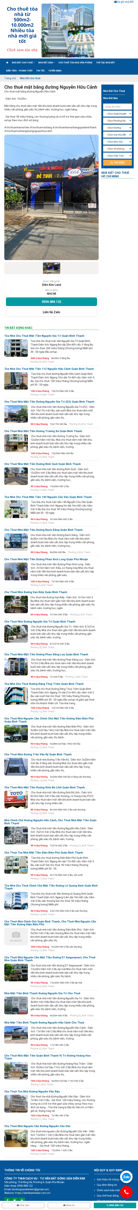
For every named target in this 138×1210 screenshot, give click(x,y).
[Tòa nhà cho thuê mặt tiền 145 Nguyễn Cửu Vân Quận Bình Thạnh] (16, 509)
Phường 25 (36, 362)
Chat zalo (24, 1205)
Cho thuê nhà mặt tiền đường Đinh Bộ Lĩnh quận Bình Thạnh (44, 787)
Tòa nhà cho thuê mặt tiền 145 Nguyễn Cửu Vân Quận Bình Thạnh (48, 497)
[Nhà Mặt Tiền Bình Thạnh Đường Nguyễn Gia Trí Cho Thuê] (16, 1005)
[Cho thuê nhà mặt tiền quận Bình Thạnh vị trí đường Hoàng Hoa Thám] (16, 1071)
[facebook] (7, 1200)
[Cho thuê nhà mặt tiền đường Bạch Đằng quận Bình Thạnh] (16, 542)
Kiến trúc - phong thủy (19, 70)
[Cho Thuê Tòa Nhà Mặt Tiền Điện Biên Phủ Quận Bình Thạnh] (16, 865)
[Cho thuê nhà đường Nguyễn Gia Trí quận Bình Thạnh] (16, 633)
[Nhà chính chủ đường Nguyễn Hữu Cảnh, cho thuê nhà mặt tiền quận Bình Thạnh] (16, 835)
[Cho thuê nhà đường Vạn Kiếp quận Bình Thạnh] (16, 604)
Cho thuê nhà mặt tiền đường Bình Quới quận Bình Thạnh (42, 464)
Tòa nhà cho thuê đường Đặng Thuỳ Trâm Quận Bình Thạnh (44, 684)
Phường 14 (36, 780)
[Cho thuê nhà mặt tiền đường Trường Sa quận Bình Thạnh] (16, 443)
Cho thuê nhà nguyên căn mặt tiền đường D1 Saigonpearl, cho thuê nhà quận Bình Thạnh (49, 959)
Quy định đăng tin (107, 1184)
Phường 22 (75, 845)
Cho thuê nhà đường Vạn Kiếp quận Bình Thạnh (35, 592)
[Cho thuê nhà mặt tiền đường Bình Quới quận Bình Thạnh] (16, 476)
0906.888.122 (51, 302)
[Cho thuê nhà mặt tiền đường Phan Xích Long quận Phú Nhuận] (16, 571)
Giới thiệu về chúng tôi (109, 1179)
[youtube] (22, 1200)
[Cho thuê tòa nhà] (49, 30)
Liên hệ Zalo (51, 312)
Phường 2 (73, 552)
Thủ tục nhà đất (105, 62)
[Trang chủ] (7, 63)
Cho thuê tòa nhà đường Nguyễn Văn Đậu (32, 1091)
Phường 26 (36, 813)
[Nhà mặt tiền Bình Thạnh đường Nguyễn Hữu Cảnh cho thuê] (16, 1035)
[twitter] (15, 1200)
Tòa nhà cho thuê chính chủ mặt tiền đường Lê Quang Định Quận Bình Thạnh (51, 887)
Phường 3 (35, 585)
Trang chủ (10, 78)
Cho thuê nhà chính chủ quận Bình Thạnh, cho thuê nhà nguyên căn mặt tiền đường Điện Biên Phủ (50, 923)
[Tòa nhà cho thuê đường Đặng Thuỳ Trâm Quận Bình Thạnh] (16, 696)
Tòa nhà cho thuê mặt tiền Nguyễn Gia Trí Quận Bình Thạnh (44, 335)
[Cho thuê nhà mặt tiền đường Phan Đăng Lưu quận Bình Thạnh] (16, 666)
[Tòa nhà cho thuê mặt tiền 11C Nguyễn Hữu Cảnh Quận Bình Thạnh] (16, 381)
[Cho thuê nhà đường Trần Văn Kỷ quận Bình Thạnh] (16, 766)
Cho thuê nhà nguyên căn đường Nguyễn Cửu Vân (37, 1126)
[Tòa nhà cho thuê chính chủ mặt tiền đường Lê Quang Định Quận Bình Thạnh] (16, 901)
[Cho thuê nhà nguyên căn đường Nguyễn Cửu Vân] (16, 1138)
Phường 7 (70, 677)
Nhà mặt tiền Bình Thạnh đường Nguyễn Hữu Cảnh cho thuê (44, 1022)
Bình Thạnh (48, 362)
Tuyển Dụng (54, 70)
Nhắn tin (70, 1205)
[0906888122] (126, 1177)
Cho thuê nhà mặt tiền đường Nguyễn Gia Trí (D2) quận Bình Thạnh (49, 401)
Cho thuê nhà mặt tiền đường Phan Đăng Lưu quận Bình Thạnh (46, 654)
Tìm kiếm (119, 162)
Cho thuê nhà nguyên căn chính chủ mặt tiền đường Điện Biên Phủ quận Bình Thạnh (49, 720)
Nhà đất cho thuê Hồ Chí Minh (115, 174)
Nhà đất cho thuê (22, 62)
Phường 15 (36, 747)
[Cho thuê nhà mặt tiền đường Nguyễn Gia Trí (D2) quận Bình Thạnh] (16, 414)
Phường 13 (36, 490)
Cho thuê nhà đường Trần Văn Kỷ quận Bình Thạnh (38, 754)
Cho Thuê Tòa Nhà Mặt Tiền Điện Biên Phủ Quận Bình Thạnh (43, 852)
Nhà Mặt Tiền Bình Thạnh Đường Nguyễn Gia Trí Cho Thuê (42, 993)
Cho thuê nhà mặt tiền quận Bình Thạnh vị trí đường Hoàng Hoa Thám (47, 1057)
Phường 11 (36, 1119)
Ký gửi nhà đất (125, 1)
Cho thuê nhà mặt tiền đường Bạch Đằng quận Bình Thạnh (43, 529)
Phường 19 (36, 394)
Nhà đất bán (45, 62)
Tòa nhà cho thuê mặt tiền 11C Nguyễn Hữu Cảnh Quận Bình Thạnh (49, 368)
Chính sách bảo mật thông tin (114, 1190)
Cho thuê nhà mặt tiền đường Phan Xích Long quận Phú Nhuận (46, 559)
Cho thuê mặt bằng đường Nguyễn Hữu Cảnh (50, 87)
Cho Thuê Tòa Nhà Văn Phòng (75, 62)
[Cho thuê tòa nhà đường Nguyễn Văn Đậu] (16, 1103)
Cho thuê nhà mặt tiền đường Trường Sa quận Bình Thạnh (43, 431)
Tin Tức (40, 70)
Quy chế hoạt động (108, 1195)
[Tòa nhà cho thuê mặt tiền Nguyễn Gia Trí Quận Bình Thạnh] (16, 348)
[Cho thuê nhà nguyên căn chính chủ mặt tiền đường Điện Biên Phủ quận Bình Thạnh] (16, 733)
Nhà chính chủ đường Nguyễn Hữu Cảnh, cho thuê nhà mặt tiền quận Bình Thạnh (50, 822)
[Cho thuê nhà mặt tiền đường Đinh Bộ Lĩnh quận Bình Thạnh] (16, 799)
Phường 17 (36, 523)
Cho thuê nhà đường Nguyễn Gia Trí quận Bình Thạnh (39, 621)
